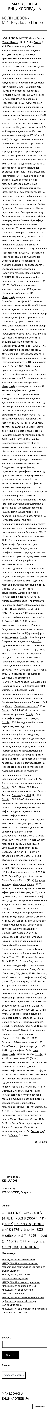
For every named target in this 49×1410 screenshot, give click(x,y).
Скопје (37, 42)
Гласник (16, 795)
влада (5, 62)
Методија (7, 183)
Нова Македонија (35, 604)
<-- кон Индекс (39, 1141)
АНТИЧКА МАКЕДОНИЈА (15, 1278)
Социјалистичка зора (26, 706)
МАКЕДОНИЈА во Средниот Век (19, 1285)
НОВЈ (18, 341)
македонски (8, 398)
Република (30, 1086)
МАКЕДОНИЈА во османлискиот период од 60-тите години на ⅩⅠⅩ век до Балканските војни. (23, 1301)
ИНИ (28, 795)
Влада (32, 280)
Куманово (19, 94)
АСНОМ (25, 102)
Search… (6, 1337)
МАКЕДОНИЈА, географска (16, 1274)
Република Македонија (15, 702)
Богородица (37, 1131)
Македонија (38, 66)
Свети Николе (10, 42)
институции (19, 402)
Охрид (23, 1102)
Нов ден (36, 617)
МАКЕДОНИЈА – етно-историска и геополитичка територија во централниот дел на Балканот (23, 1266)
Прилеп (27, 774)
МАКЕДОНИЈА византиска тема (18, 1259)
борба (30, 754)
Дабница (13, 1135)
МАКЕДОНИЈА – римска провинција (21, 1282)
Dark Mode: (39, 1406)
